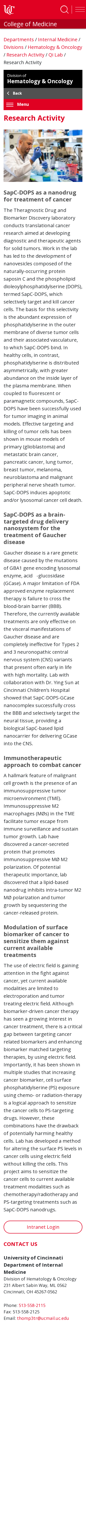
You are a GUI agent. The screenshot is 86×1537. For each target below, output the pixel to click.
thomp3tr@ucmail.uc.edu (43, 1318)
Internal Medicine (58, 39)
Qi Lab (56, 54)
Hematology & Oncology (55, 47)
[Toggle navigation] (79, 9)
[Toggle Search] (64, 9)
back (17, 93)
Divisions (14, 47)
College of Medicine (30, 24)
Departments (19, 39)
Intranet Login (43, 1227)
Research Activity (26, 54)
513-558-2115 (32, 1305)
